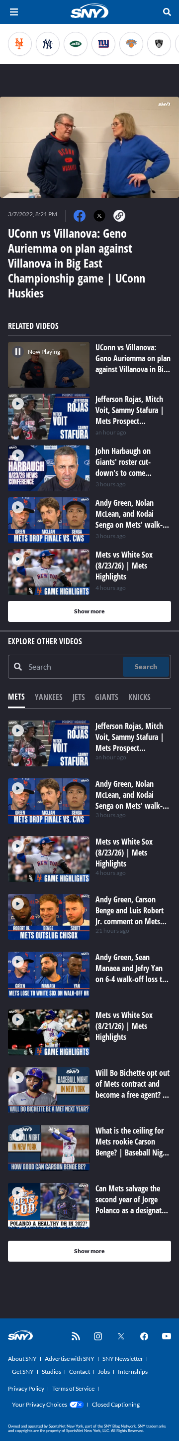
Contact (79, 1371)
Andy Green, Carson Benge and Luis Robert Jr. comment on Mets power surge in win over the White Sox (133, 921)
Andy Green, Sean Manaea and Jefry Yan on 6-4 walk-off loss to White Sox (130, 974)
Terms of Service (73, 1388)
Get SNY (23, 1371)
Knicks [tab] (139, 697)
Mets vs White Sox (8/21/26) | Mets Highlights (124, 1025)
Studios (51, 1371)
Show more (89, 611)
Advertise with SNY (69, 1358)
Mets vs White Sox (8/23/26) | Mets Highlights (124, 852)
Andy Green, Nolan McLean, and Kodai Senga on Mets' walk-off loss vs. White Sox (129, 800)
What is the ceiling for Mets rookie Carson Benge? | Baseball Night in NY (132, 1147)
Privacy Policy (26, 1388)
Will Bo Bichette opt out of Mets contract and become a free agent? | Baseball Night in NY (132, 1089)
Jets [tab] (79, 697)
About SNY (22, 1358)
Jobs (104, 1371)
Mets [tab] (16, 696)
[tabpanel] (89, 991)
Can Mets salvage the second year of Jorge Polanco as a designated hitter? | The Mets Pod (132, 1205)
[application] (89, 147)
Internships (133, 1371)
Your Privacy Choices (39, 1404)
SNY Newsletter (122, 1358)
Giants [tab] (106, 697)
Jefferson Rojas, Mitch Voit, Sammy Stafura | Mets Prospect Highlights (129, 742)
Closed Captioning (116, 1404)
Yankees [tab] (49, 697)
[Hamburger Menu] (14, 12)
